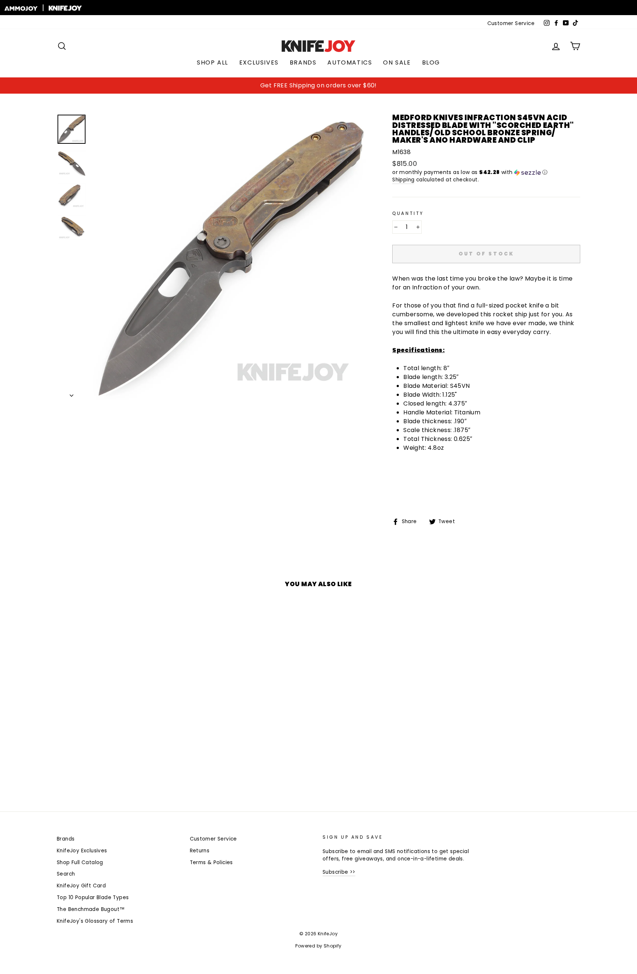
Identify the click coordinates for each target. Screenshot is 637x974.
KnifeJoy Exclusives (82, 850)
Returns (200, 850)
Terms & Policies (211, 862)
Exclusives (259, 62)
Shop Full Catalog (80, 862)
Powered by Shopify (318, 946)
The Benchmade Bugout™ (91, 909)
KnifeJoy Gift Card (81, 885)
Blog (431, 62)
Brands (303, 62)
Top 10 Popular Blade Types (93, 897)
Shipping (403, 179)
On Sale (397, 62)
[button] (486, 172)
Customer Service (511, 23)
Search (66, 873)
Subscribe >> (339, 872)
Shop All (212, 62)
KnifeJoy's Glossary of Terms (95, 921)
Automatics (349, 62)
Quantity (408, 213)
